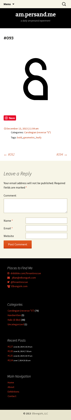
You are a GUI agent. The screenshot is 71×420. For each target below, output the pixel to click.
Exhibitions (13, 391)
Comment (10, 195)
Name (8, 220)
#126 (10, 351)
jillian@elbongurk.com (23, 277)
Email (8, 228)
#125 (10, 355)
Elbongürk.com (18, 286)
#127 (10, 346)
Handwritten (14, 315)
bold (19, 137)
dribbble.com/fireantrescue (25, 273)
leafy (39, 137)
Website (9, 236)
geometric (29, 137)
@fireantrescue (19, 282)
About (11, 387)
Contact (12, 396)
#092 (9, 154)
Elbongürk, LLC (40, 413)
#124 (10, 360)
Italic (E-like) (14, 319)
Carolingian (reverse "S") (37, 132)
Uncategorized (16, 324)
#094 (61, 154)
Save (12, 118)
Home (11, 382)
